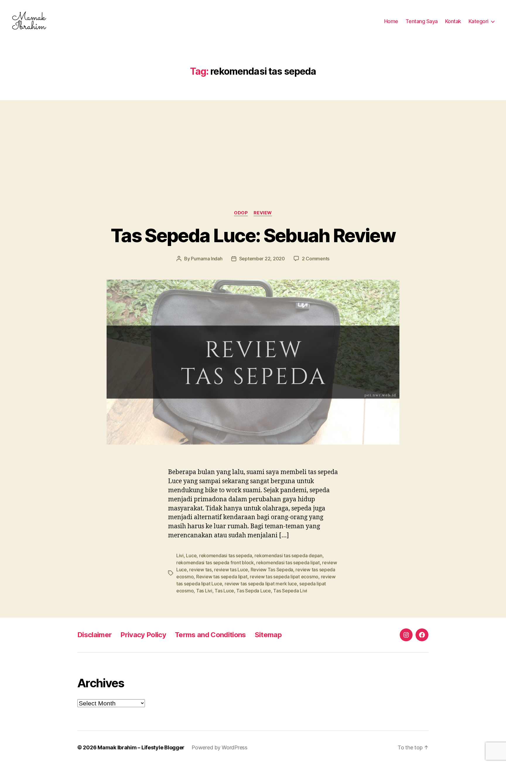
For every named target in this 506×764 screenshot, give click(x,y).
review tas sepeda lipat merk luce (261, 584)
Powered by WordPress (219, 747)
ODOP (241, 213)
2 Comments (315, 258)
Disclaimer (94, 634)
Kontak (453, 21)
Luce (191, 555)
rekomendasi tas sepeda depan (288, 555)
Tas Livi (204, 591)
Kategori (478, 21)
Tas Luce (224, 591)
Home (391, 21)
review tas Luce (231, 569)
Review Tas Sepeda (272, 569)
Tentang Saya (422, 21)
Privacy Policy (143, 634)
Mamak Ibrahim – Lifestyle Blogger (141, 747)
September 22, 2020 (262, 258)
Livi (180, 555)
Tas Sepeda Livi (290, 591)
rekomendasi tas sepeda (225, 555)
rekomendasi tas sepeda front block (215, 562)
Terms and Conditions (210, 634)
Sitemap (268, 634)
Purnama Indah (207, 258)
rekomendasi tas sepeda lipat (287, 562)
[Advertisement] (253, 143)
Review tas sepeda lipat (221, 577)
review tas (200, 569)
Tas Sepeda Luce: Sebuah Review (253, 235)
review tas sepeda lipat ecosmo (284, 577)
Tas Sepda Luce (253, 591)
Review (263, 213)
